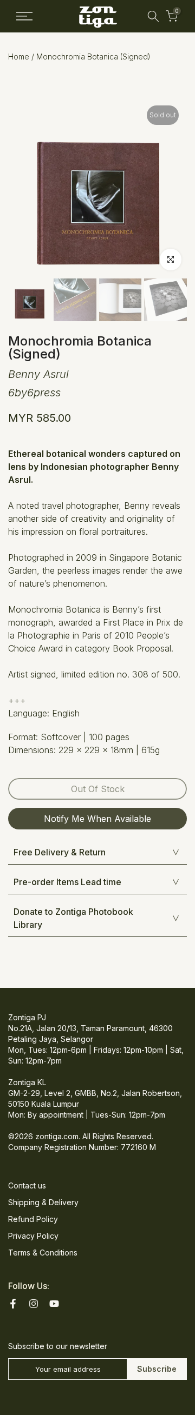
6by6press (34, 392)
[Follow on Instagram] (33, 1303)
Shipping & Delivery (43, 1202)
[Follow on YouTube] (54, 1303)
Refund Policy (33, 1219)
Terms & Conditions (42, 1252)
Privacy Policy (33, 1235)
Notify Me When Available (97, 818)
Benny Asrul (38, 374)
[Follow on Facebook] (13, 1303)
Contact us (27, 1185)
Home (18, 57)
